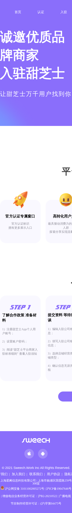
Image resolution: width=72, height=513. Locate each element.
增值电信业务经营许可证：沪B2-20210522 (29, 496)
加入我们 (18, 474)
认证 (40, 12)
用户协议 (53, 474)
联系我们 (36, 474)
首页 (18, 12)
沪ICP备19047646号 (58, 488)
